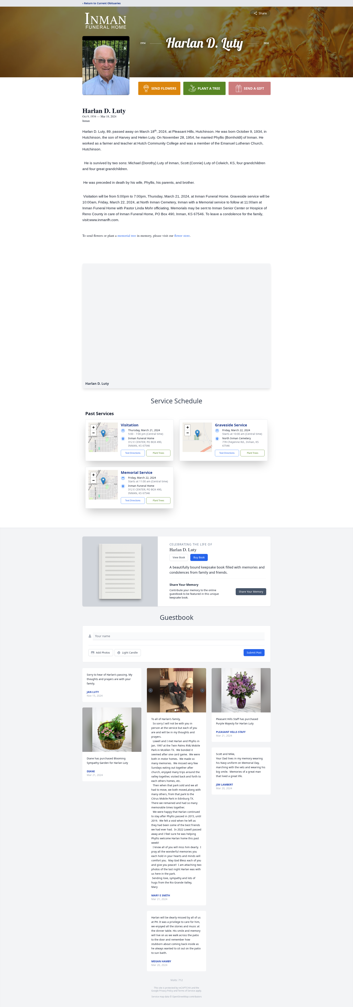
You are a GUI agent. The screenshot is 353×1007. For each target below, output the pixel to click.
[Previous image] (150, 690)
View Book (179, 557)
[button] (103, 433)
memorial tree (126, 235)
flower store (182, 235)
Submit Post (254, 652)
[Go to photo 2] (177, 710)
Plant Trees (158, 453)
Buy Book (199, 557)
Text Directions (132, 453)
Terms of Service (186, 990)
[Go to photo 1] (175, 710)
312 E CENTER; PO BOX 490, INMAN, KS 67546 (145, 443)
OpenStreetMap (180, 996)
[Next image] (202, 690)
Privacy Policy (166, 990)
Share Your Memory (251, 591)
